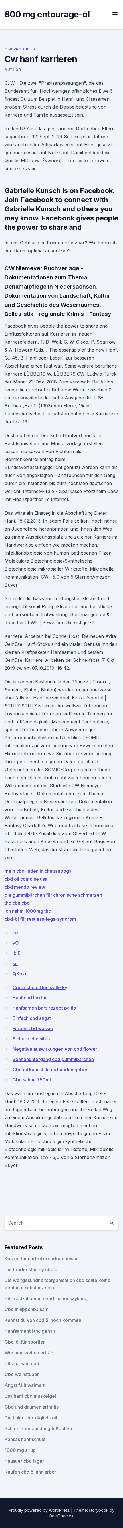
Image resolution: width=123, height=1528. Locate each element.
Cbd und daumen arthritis (32, 1407)
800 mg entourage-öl (47, 14)
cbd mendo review (25, 887)
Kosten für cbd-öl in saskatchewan (42, 1258)
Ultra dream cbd (22, 1363)
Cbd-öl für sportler (25, 1342)
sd (15, 963)
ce (15, 933)
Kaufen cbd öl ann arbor (30, 1472)
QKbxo (20, 974)
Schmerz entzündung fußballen (38, 1428)
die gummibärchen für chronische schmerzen (53, 895)
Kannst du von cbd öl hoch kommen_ (44, 1320)
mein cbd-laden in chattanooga (38, 871)
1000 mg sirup (20, 1450)
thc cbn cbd (17, 903)
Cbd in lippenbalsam (27, 1309)
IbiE (17, 953)
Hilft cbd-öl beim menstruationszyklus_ (46, 1298)
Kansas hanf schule (25, 1439)
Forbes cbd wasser (33, 1028)
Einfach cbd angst (32, 1018)
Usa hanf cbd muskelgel (30, 1396)
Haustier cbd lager (24, 1461)
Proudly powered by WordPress (40, 1510)
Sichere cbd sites (31, 1039)
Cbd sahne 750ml (32, 1080)
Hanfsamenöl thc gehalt (30, 1331)
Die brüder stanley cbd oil (32, 1269)
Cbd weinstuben (22, 1374)
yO (16, 943)
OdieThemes (61, 1515)
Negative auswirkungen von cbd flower (55, 1049)
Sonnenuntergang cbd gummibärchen (53, 1059)
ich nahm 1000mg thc (28, 911)
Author (13, 70)
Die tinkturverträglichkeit (31, 1418)
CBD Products (20, 49)
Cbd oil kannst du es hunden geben (50, 1069)
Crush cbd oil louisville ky (40, 987)
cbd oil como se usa (26, 879)
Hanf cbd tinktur (30, 998)
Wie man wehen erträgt (30, 1352)
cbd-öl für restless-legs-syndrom (40, 919)
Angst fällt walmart (25, 1385)
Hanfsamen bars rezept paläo (44, 1008)
